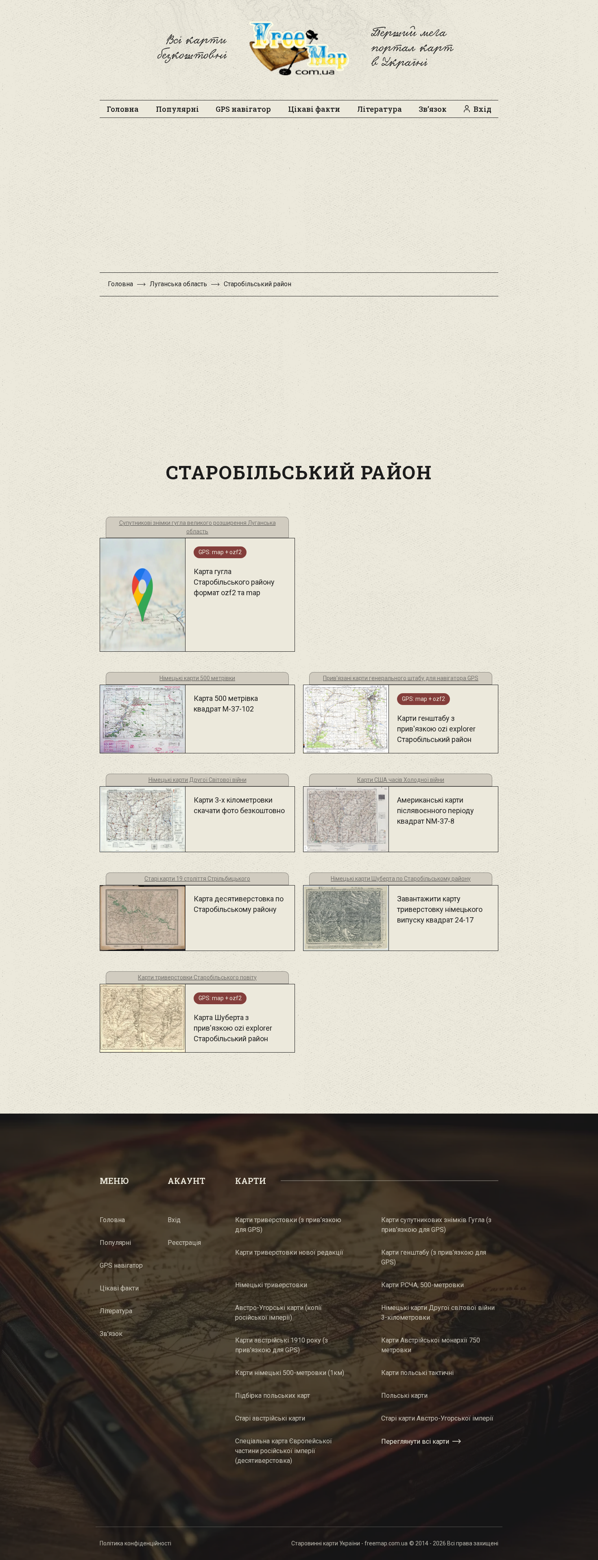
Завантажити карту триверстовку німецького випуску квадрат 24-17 (439, 909)
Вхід (482, 109)
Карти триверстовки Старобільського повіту (197, 977)
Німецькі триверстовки (271, 1285)
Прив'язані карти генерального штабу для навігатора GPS (400, 678)
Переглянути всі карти (415, 1441)
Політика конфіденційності (135, 1543)
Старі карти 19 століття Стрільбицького (197, 878)
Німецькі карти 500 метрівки (197, 678)
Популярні (177, 109)
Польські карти (404, 1395)
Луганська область (178, 284)
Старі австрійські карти (270, 1418)
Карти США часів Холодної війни (400, 780)
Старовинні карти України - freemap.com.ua (349, 1543)
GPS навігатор (243, 109)
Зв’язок (433, 109)
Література (379, 109)
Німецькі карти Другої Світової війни (197, 780)
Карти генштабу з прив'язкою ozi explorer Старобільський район (436, 729)
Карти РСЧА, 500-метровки (422, 1285)
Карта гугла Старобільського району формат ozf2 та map (234, 582)
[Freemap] (299, 48)
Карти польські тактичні (417, 1373)
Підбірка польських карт (272, 1395)
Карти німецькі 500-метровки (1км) (289, 1373)
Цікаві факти (314, 109)
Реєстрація (184, 1243)
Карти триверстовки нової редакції (289, 1252)
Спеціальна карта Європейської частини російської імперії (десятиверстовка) (283, 1450)
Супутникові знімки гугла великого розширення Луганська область (197, 527)
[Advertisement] (299, 199)
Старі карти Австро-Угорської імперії (437, 1418)
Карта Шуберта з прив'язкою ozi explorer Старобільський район (233, 1028)
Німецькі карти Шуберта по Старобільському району (401, 878)
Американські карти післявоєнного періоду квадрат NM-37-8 (435, 810)
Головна (123, 109)
